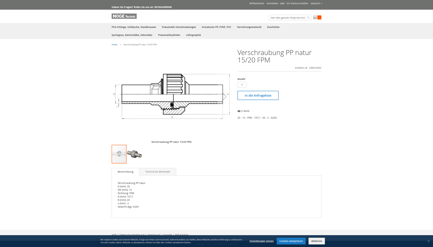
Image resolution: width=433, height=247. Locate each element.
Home (114, 44)
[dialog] (216, 241)
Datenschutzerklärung (132, 234)
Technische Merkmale (157, 171)
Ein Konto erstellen (297, 3)
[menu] (216, 31)
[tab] (126, 171)
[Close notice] (428, 241)
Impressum (154, 234)
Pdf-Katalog (181, 234)
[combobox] (290, 17)
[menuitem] (134, 27)
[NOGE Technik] (124, 16)
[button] (316, 3)
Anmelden (272, 3)
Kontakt (168, 234)
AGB (114, 234)
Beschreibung (125, 171)
